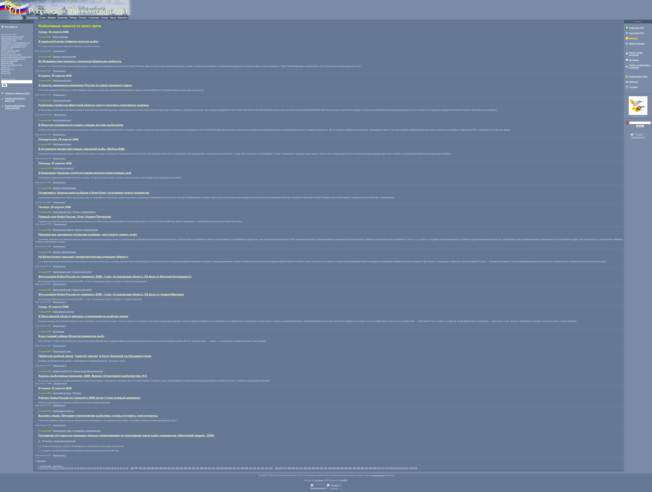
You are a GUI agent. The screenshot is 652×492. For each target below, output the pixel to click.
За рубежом (58, 331)
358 (330, 468)
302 (218, 468)
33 (121, 468)
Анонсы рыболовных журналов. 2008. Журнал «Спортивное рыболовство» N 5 (93, 376)
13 (63, 468)
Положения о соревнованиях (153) (16, 42)
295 (189, 468)
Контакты (122, 17)
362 (346, 468)
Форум (113, 17)
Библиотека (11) (7, 69)
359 (334, 468)
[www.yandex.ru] (627, 124)
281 (132, 468)
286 (153, 468)
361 (342, 468)
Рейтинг (73, 17)
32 (118, 468)
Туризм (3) (5, 71)
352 (305, 468)
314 (266, 468)
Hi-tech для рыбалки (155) (11, 65)
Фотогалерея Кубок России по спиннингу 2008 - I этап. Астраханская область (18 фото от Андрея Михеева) (111, 294)
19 (80, 468)
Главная (32, 17)
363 (350, 468)
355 (317, 468)
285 (148, 468)
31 (115, 468)
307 (238, 468)
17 (75, 468)
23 (92, 468)
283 (140, 468)
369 (374, 468)
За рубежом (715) (8, 53)
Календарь (63, 17)
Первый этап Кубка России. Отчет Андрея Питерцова (75, 216)
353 (309, 468)
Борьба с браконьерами (64, 57)
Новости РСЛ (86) (9, 40)
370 (379, 468)
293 (181, 468)
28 (106, 468)
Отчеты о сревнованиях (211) (14, 46)
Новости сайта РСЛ (82, 272)
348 (289, 468)
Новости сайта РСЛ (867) (11, 55)
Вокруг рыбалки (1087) (10, 51)
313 (262, 468)
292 (177, 468)
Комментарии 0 (59, 51)
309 (246, 468)
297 (197, 468)
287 (157, 468)
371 (383, 468)
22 (89, 468)
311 (254, 468)
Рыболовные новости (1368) (12, 36)
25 (98, 468)
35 (127, 468)
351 (301, 468)
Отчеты (82, 17)
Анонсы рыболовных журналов (88, 371)
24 (95, 468)
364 (354, 468)
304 (226, 468)
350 (297, 468)
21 (86, 468)
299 (205, 468)
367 (366, 468)
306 (234, 468)
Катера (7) (6, 67)
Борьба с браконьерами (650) (13, 59)
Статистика (93, 17)
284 (144, 468)
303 (222, 468)
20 (83, 468)
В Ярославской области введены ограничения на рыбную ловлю (83, 316)
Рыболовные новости (63, 168)
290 (169, 468)
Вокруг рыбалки (60, 37)
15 (69, 468)
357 (326, 468)
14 (66, 468)
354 (313, 468)
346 (281, 468)
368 (370, 468)
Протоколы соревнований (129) (14, 44)
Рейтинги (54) (7, 49)
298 (201, 468)
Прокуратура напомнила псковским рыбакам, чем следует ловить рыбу (88, 234)
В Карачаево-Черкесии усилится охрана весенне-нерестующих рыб (85, 172)
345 (277, 468)
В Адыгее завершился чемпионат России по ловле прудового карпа (85, 85)
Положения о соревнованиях (87, 431)
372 (387, 468)
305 (230, 468)
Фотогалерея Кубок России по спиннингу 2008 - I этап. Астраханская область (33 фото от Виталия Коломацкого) (115, 276)
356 (321, 468)
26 (101, 468)
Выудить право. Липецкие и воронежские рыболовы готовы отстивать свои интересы (98, 415)
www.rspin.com (378, 475)
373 (391, 468)
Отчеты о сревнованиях (84, 212)
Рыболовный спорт (62, 80)
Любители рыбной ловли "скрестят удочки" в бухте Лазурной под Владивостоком (95, 356)
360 (338, 468)
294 (185, 468)
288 (161, 468)
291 (173, 468)
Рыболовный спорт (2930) (11, 38)
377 (407, 468)
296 (193, 468)
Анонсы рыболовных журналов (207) (17, 57)
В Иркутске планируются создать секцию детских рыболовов (81, 125)
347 (285, 468)
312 (258, 468)
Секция (104, 17)
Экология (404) (7, 63)
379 (415, 468)
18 (78, 468)
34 (124, 468)
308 (242, 468)
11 (58, 468)
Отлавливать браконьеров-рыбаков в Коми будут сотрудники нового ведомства (94, 192)
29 (109, 468)
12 (60, 468)
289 (165, 468)
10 (55, 468)
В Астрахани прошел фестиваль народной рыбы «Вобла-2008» (82, 149)
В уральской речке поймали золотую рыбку (68, 41)
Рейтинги (77, 393)
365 (358, 468)
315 (271, 468)
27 (104, 468)
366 (362, 468)
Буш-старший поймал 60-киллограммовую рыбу (71, 336)
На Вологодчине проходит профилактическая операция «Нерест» (83, 256)
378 (411, 468)
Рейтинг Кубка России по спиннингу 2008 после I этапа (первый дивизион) (89, 397)
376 (403, 468)
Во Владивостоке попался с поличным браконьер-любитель (80, 61)
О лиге (43, 17)
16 (72, 468)
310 (250, 468)
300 (210, 468)
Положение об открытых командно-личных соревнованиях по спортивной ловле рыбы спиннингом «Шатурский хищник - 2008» (126, 435)
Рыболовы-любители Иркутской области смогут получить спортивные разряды (94, 105)
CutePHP (343, 480)
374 (395, 468)
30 (112, 468)
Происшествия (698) (9, 61)
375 (399, 468)
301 (214, 468)
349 (293, 468)
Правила (52, 17)
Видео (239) (6, 73)
